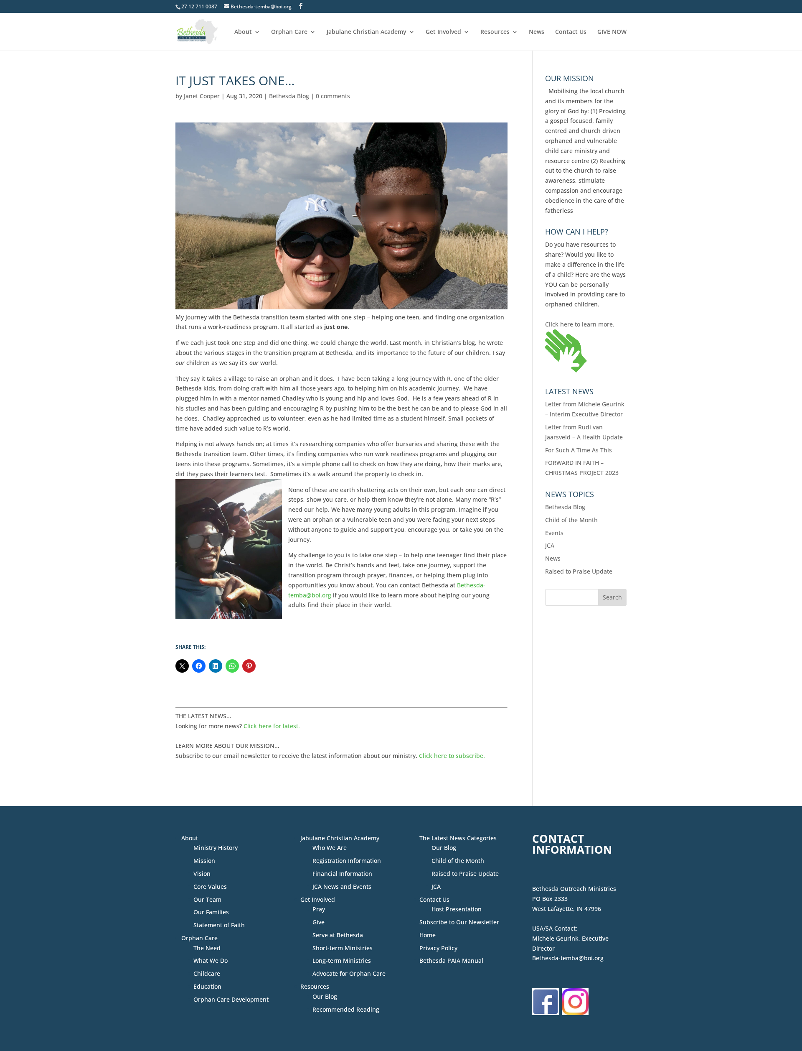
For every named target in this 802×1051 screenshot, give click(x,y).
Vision (202, 874)
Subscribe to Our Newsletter (459, 922)
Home (427, 935)
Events (554, 533)
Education (207, 986)
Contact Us (570, 32)
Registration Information (346, 861)
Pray (318, 909)
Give (318, 922)
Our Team (207, 899)
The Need (207, 948)
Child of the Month (571, 520)
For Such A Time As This (578, 450)
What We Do (210, 960)
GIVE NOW (612, 32)
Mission (204, 861)
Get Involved (443, 32)
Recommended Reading (345, 1009)
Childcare (206, 973)
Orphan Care (289, 32)
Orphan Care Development (231, 999)
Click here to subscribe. (452, 756)
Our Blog (324, 996)
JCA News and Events (341, 886)
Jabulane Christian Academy (366, 32)
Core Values (210, 886)
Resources (495, 32)
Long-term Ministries (341, 960)
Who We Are (329, 848)
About (243, 32)
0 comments (333, 96)
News (536, 32)
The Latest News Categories (458, 838)
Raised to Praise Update (578, 571)
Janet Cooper (202, 96)
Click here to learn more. (579, 324)
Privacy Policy (438, 948)
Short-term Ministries (342, 948)
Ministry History (215, 848)
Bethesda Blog (289, 96)
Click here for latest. (272, 726)
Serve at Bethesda (337, 935)
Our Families (211, 912)
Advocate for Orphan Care (349, 973)
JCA (549, 545)
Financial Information (342, 874)
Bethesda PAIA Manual (451, 960)
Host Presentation (456, 909)
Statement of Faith (219, 925)
